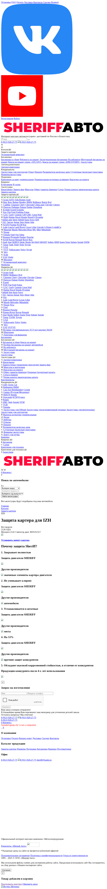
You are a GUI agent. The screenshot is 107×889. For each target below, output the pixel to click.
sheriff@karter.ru (44, 760)
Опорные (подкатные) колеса (41, 372)
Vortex (23, 322)
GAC (5, 215)
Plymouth (14, 237)
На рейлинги (74, 159)
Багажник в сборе (11, 342)
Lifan (34, 227)
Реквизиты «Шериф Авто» (14, 846)
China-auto (39, 205)
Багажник (7, 442)
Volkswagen (14, 249)
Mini (39, 230)
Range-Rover (9, 312)
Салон (6, 444)
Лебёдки (7, 419)
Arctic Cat (12, 385)
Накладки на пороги (79, 179)
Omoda (6, 235)
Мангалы (29, 189)
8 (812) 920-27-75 (9, 142)
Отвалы (7, 422)
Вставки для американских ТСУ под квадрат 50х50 (27, 330)
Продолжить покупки (11, 884)
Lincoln (40, 227)
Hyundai (39, 217)
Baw (10, 202)
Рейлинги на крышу (29, 159)
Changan (15, 205)
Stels (10, 402)
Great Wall (37, 215)
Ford (13, 212)
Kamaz (13, 225)
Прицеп (38, 172)
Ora (17, 235)
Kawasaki (7, 397)
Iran (10, 292)
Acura (5, 200)
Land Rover (19, 227)
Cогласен (6, 870)
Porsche (30, 237)
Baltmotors (8, 387)
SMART (43, 242)
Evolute (6, 210)
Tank (11, 245)
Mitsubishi (46, 230)
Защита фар (18, 189)
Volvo (23, 249)
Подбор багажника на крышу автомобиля (23, 345)
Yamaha (6, 407)
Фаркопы (5, 264)
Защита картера (8, 192)
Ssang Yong (64, 242)
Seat (10, 242)
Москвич (8, 259)
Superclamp (8, 452)
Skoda (28, 242)
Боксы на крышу (28, 342)
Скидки (47, 2)
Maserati (7, 230)
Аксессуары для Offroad (14, 410)
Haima (12, 217)
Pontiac (23, 237)
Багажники (6, 337)
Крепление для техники (12, 447)
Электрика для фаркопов (15, 335)
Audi (28, 200)
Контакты (38, 2)
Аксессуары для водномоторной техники (46, 410)
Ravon (12, 240)
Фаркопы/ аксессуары (13, 432)
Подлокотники (64, 749)
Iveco (32, 220)
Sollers (51, 242)
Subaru (73, 242)
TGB (5, 405)
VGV (5, 249)
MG (34, 230)
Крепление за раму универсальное (17, 179)
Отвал (31, 172)
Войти (17, 118)
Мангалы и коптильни (14, 367)
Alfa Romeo (20, 200)
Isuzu (27, 220)
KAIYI (6, 225)
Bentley (22, 202)
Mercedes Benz (25, 230)
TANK (12, 317)
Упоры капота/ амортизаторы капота (81, 189)
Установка (6, 2)
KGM (19, 225)
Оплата (19, 2)
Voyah (29, 249)
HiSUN (6, 395)
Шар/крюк (9, 332)
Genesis (18, 215)
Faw (5, 212)
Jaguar (16, 222)
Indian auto (7, 220)
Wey (6, 252)
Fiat (9, 212)
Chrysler (49, 205)
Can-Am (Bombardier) (13, 390)
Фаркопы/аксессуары (11, 174)
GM (24, 215)
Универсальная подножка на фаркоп (51, 179)
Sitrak (22, 242)
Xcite (5, 254)
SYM (22, 402)
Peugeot (6, 237)
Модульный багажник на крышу (19, 350)
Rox (30, 240)
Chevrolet (29, 205)
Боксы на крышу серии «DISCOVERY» (61, 162)
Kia (24, 225)
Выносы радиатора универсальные (20, 415)
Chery (22, 205)
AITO (11, 200)
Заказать (6, 707)
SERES (15, 242)
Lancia (11, 227)
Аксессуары (86, 162)
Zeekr (10, 257)
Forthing (20, 212)
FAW (5, 285)
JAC (5, 222)
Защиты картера (8, 749)
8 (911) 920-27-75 (28, 142)
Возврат (55, 2)
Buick (44, 202)
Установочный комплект (13, 154)
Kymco (21, 397)
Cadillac (6, 205)
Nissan (6, 232)
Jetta (32, 222)
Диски (6, 417)
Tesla (21, 245)
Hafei (5, 217)
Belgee (16, 202)
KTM (15, 397)
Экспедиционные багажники (53, 159)
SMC (5, 402)
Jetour (27, 222)
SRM (56, 242)
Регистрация (7, 118)
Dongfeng (37, 207)
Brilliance (37, 202)
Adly (5, 385)
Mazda (15, 230)
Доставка (28, 2)
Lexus (28, 227)
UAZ (5, 247)
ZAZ (5, 257)
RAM (5, 240)
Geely (11, 215)
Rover (25, 240)
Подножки (31, 749)
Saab (5, 242)
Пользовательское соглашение (15, 855)
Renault (18, 240)
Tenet (16, 245)
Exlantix (20, 210)
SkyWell (35, 242)
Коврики (5, 437)
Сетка (61, 189)
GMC (28, 215)
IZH (37, 220)
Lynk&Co (56, 227)
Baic (5, 202)
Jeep (22, 222)
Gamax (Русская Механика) (16, 392)
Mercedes (14, 302)
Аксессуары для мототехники (80, 410)
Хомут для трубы (11, 434)
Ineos (15, 220)
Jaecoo (10, 222)
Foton (26, 212)
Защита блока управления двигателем (21, 365)
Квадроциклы (7, 380)
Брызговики (7, 189)
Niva (12, 305)
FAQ (13, 2)
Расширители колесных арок (56, 172)
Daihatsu (15, 207)
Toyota (28, 245)
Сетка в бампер (10, 375)
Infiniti (21, 220)
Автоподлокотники (10, 167)
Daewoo (7, 207)
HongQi (31, 217)
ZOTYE (12, 327)
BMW (29, 202)
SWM (86, 242)
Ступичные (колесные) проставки (86, 172)
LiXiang (48, 227)
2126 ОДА (6, 529)
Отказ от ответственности (75, 855)
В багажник (6, 184)
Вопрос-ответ (25, 738)
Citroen (56, 205)
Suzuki (80, 242)
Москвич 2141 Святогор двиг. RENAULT (21, 532)
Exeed (13, 210)
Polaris (6, 400)
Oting (21, 235)
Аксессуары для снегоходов (14, 172)
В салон (16, 184)
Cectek (27, 390)
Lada (5, 227)
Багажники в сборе (10, 159)
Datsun (23, 207)
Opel (12, 235)
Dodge (30, 207)
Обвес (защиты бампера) (46, 189)
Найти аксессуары (10, 496)
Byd (49, 202)
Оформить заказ (30, 884)
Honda (24, 217)
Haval (17, 217)
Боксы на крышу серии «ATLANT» (25, 162)
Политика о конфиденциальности (46, 855)
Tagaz (5, 245)
